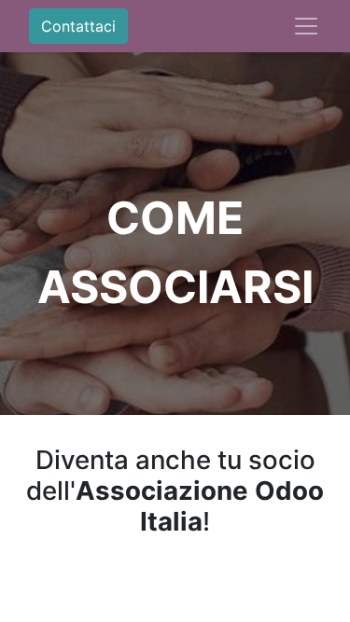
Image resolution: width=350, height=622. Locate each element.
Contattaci (78, 26)
